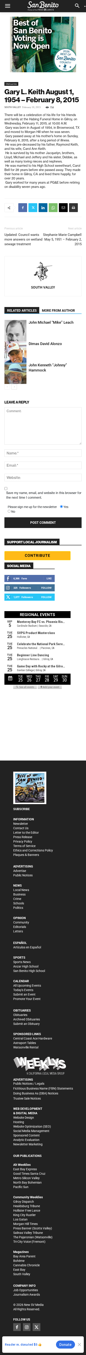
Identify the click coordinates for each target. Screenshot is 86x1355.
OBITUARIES (22, 1010)
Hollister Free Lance (26, 1210)
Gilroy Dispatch (23, 1201)
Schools (18, 903)
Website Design (23, 1117)
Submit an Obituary (26, 1024)
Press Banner (22, 1228)
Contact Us (20, 828)
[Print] (73, 207)
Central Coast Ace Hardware (32, 1038)
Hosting (18, 1122)
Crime (17, 899)
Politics (18, 907)
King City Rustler (24, 1215)
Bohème (18, 1261)
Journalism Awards (26, 1294)
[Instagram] (26, 1327)
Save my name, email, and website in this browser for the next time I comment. (43, 495)
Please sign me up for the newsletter (32, 507)
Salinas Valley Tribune (28, 1233)
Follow (46, 587)
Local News (21, 890)
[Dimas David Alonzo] (15, 352)
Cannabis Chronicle (26, 1265)
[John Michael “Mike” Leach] (15, 332)
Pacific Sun (20, 1187)
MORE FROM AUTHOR (58, 311)
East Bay (19, 1269)
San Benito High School (29, 971)
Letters (18, 931)
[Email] (63, 207)
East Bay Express (25, 1169)
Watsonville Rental (25, 1047)
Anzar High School (25, 966)
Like (49, 578)
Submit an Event (24, 994)
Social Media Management (31, 1131)
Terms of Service (24, 846)
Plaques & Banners (26, 855)
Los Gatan (20, 1219)
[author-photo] (43, 272)
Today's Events (23, 990)
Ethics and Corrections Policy (33, 850)
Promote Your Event (27, 999)
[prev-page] (7, 386)
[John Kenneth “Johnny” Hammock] (15, 373)
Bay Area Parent (24, 1256)
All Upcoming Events (27, 985)
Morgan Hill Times (25, 1224)
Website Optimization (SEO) (32, 1126)
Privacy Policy (22, 841)
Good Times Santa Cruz (29, 1173)
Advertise (19, 871)
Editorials (19, 927)
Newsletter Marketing (28, 1144)
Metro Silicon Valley (26, 1178)
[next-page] (14, 386)
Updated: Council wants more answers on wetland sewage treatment (23, 239)
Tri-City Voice (22, 1241)
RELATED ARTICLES (22, 311)
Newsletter (20, 823)
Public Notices (23, 875)
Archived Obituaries (26, 1019)
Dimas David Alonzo (45, 343)
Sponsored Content (26, 1135)
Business (19, 894)
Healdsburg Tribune (26, 1206)
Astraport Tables (24, 1043)
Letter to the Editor (26, 832)
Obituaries (11, 83)
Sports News (22, 962)
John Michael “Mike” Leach (51, 322)
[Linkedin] (43, 207)
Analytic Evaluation (26, 1140)
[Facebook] (22, 207)
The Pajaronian (23, 1237)
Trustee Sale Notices (27, 1098)
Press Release (22, 837)
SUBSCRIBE (21, 809)
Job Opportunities (25, 1290)
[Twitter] (32, 207)
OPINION (19, 918)
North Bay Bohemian (27, 1182)
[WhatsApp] (53, 207)
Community (21, 922)
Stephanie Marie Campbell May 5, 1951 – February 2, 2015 (62, 239)
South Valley (12, 107)
